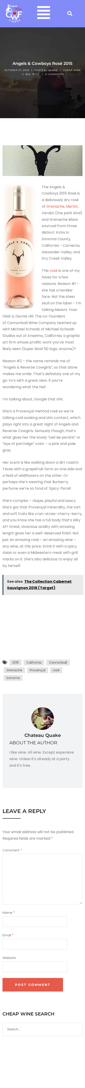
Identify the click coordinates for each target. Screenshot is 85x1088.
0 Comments (54, 74)
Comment (12, 850)
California (33, 662)
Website (9, 958)
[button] (43, 13)
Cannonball (58, 662)
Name (8, 912)
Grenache (55, 206)
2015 (15, 662)
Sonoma (13, 678)
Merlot (72, 206)
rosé (54, 270)
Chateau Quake (46, 70)
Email (8, 935)
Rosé (36, 74)
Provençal (37, 670)
